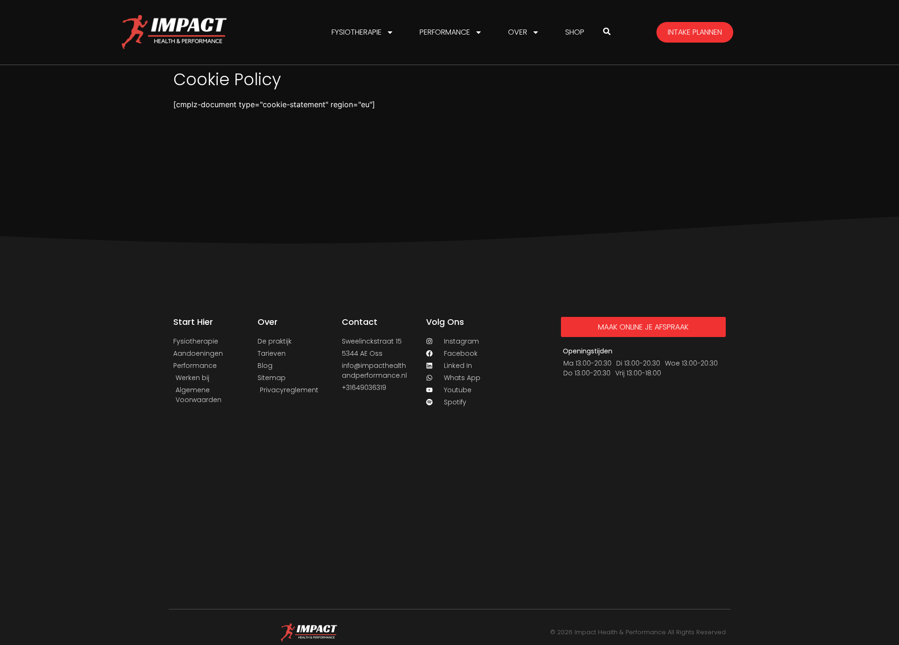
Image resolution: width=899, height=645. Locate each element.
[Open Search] (607, 31)
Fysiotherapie (357, 32)
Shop (574, 32)
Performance (445, 32)
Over (517, 32)
